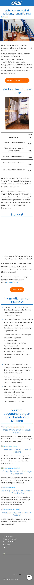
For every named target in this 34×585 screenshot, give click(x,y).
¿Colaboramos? (7, 536)
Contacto (5, 547)
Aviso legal (6, 544)
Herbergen (4, 17)
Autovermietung (12, 282)
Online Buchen (17, 289)
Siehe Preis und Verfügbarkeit (17, 80)
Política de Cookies (9, 542)
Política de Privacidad (9, 539)
